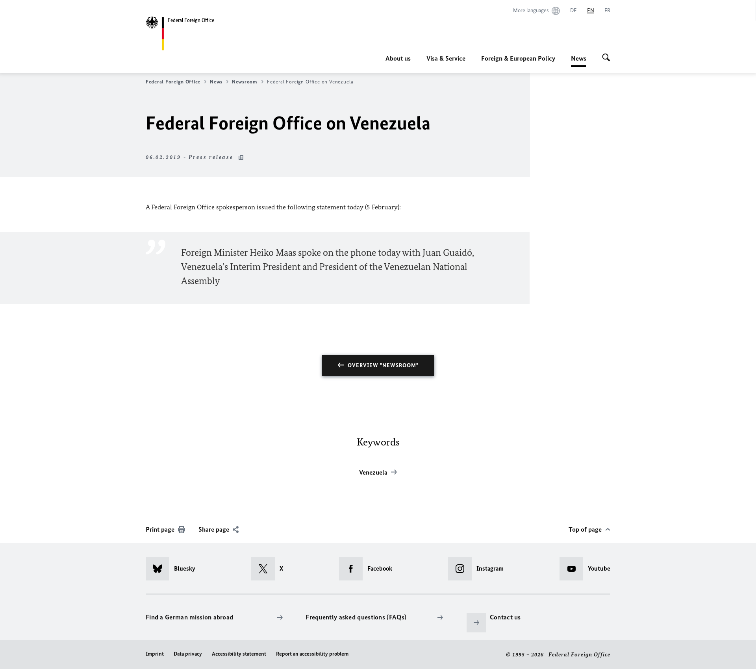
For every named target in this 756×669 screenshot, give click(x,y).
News (578, 60)
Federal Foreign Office (173, 82)
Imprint (155, 654)
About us (398, 58)
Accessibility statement (239, 654)
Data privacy (188, 654)
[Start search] (606, 58)
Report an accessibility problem (312, 654)
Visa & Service (445, 58)
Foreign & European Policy (518, 58)
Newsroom (245, 82)
